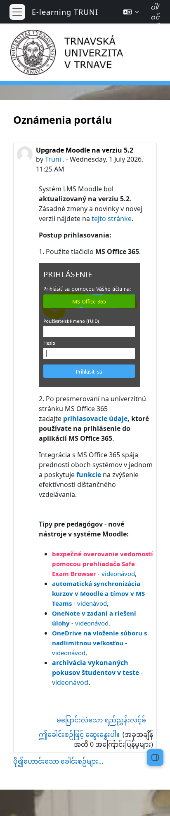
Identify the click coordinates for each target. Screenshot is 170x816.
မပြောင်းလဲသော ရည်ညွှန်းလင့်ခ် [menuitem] (101, 719)
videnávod (92, 603)
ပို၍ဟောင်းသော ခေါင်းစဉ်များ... (58, 761)
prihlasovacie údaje (95, 418)
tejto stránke (112, 218)
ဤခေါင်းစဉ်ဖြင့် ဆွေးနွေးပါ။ (80, 734)
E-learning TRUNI (65, 12)
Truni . (54, 159)
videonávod (118, 573)
